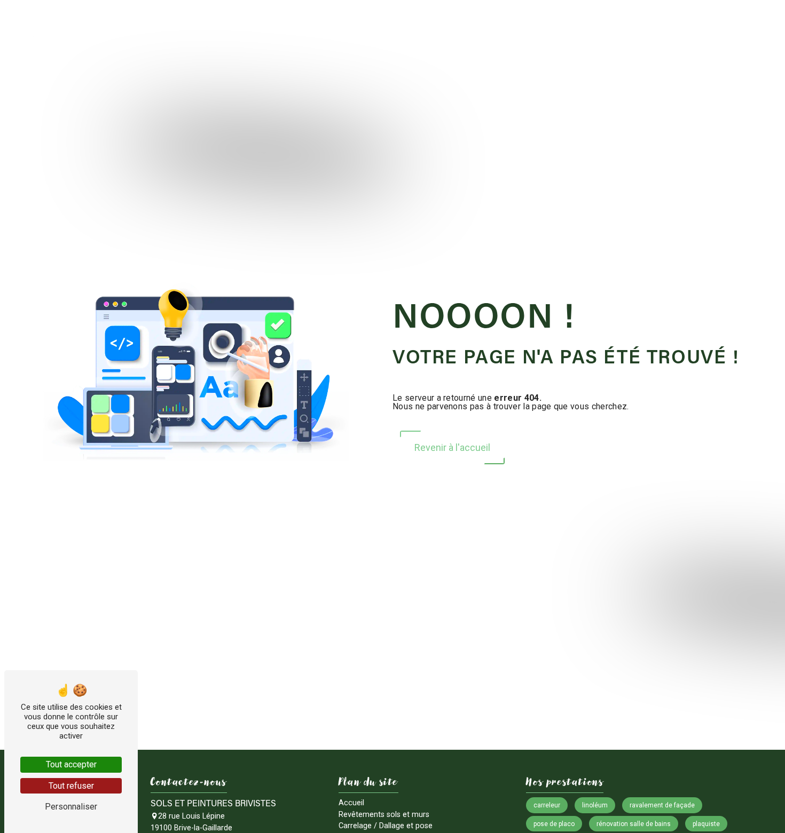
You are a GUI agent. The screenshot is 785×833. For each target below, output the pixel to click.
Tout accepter (71, 764)
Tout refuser (71, 786)
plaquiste (706, 824)
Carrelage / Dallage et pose (470, 23)
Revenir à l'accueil (452, 447)
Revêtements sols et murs (341, 23)
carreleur (546, 805)
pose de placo (554, 824)
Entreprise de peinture (591, 23)
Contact (750, 23)
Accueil (259, 23)
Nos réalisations (687, 23)
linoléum (595, 805)
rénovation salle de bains (633, 824)
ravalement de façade (662, 805)
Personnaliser (71, 807)
